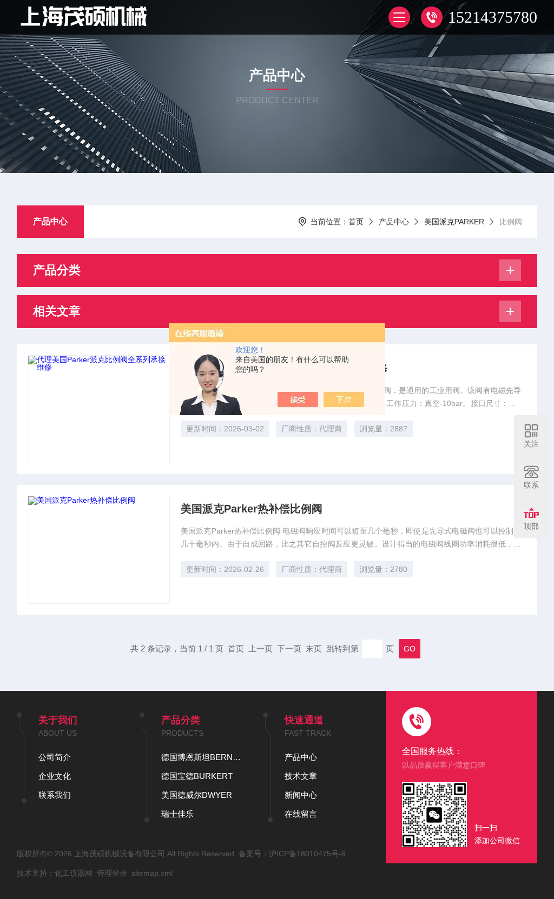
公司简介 (54, 757)
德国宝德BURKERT (197, 776)
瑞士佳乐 (177, 813)
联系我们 (54, 795)
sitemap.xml (152, 873)
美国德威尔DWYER (196, 795)
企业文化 (54, 776)
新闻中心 (301, 795)
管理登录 (112, 873)
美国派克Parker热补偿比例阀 (251, 509)
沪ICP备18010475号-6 (307, 853)
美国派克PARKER (454, 221)
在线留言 (301, 813)
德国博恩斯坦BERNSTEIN (201, 757)
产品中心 (50, 221)
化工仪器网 (74, 873)
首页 (356, 221)
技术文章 (301, 776)
